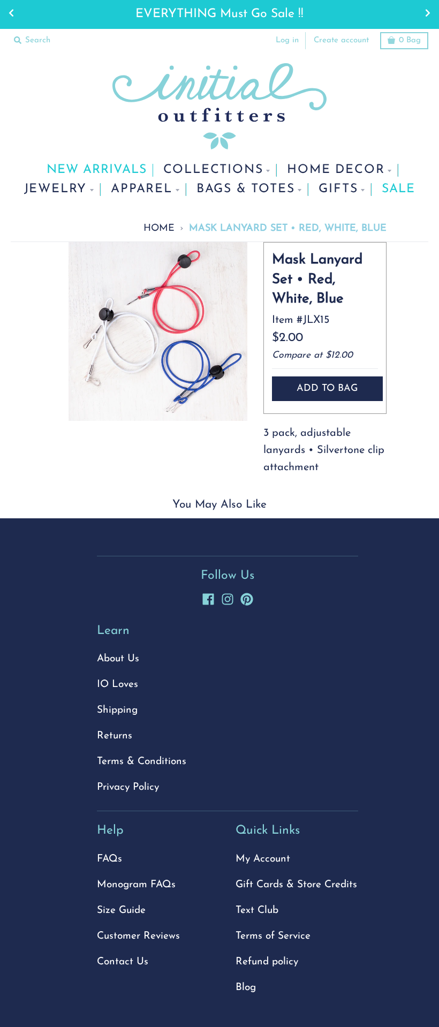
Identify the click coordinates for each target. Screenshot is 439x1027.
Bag (410, 40)
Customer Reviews (138, 936)
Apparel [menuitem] (141, 189)
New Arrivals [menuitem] (97, 170)
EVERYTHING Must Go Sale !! (219, 14)
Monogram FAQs (136, 885)
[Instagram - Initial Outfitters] (227, 597)
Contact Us (122, 962)
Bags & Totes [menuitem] (245, 189)
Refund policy (267, 962)
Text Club (257, 910)
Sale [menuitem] (398, 189)
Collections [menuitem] (213, 170)
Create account (341, 40)
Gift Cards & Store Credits (296, 885)
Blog (246, 988)
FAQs (109, 859)
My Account (263, 859)
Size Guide (121, 910)
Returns (114, 736)
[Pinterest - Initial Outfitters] (246, 597)
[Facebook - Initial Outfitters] (208, 597)
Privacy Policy (128, 787)
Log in (287, 40)
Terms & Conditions (141, 762)
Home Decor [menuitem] (335, 170)
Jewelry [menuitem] (55, 189)
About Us (118, 659)
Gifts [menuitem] (338, 189)
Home (159, 228)
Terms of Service (273, 936)
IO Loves (117, 684)
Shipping (117, 710)
